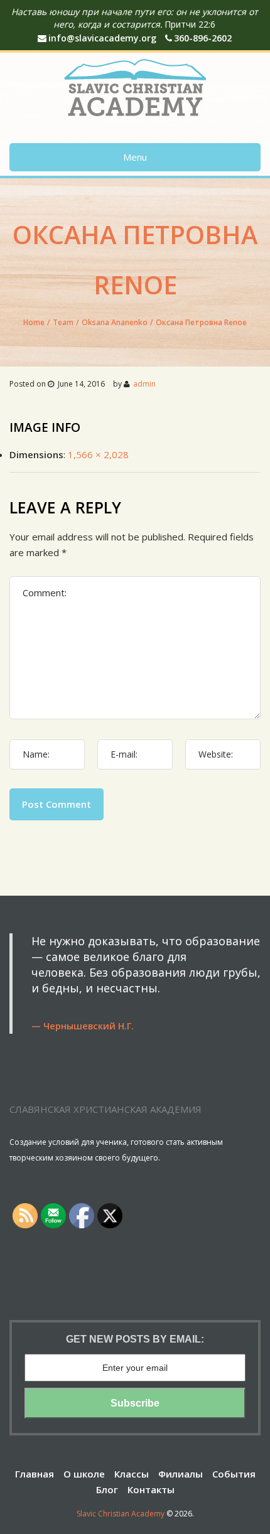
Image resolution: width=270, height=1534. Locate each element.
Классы (131, 1473)
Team (63, 322)
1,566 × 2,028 (98, 454)
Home (34, 322)
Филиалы (180, 1473)
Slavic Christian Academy (121, 1513)
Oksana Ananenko (115, 322)
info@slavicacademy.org (102, 38)
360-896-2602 (203, 38)
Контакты (151, 1489)
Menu (135, 157)
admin (144, 383)
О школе (84, 1473)
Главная (34, 1473)
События (234, 1473)
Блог (107, 1489)
